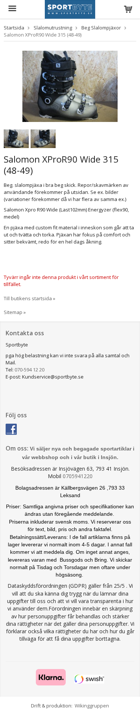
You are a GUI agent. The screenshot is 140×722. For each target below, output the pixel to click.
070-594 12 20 (29, 369)
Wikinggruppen (92, 705)
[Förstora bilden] (70, 85)
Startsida (14, 27)
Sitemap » (15, 312)
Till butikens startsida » (29, 298)
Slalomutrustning (53, 27)
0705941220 (78, 476)
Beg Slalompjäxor (101, 27)
